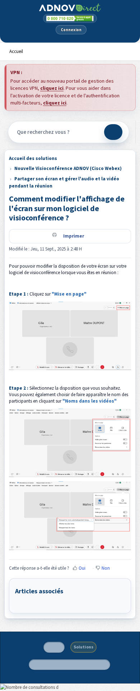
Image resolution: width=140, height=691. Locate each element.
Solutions (83, 646)
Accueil (16, 51)
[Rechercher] (113, 132)
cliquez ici (52, 88)
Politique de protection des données (69, 664)
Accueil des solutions (33, 158)
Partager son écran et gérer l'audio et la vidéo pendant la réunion (64, 182)
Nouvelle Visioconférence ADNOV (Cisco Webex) (68, 168)
